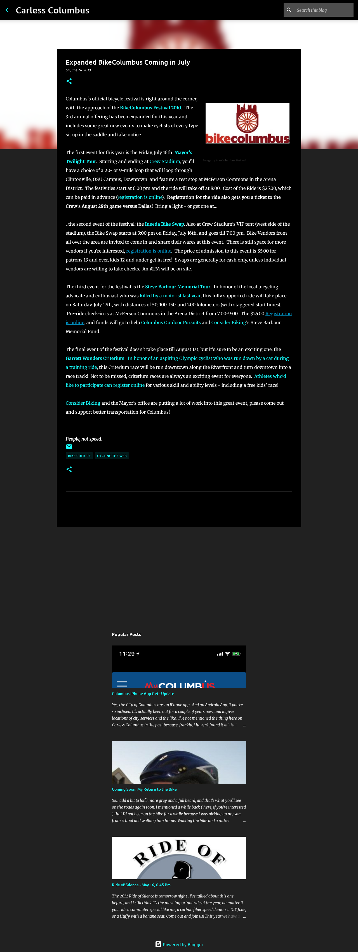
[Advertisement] (179, 574)
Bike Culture (79, 455)
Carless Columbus (53, 9)
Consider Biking (228, 322)
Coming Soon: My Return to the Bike (144, 789)
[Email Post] (69, 448)
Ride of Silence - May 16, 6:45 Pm (141, 884)
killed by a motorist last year (170, 295)
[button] (69, 81)
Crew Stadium (165, 161)
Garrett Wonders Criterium (95, 358)
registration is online (139, 197)
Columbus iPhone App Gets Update (143, 693)
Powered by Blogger (182, 944)
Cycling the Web (112, 455)
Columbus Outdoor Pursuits (171, 322)
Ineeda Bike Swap (164, 224)
